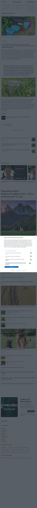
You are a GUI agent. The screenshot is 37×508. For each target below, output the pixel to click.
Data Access (18, 270)
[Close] (35, 238)
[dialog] (18, 254)
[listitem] (18, 250)
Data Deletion (13, 270)
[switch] (30, 253)
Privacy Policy (24, 270)
